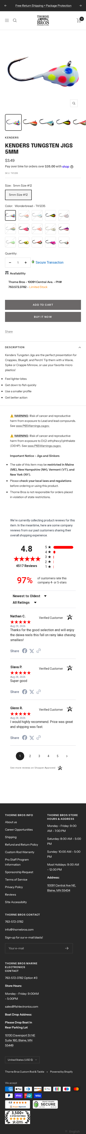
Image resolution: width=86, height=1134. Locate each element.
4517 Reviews (29, 566)
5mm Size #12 (18, 195)
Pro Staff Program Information (17, 862)
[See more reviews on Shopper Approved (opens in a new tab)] (38, 651)
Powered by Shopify (61, 1071)
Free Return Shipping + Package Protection (43, 5)
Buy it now (43, 316)
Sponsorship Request (19, 872)
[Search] (15, 20)
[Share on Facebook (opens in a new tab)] (24, 651)
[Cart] (79, 20)
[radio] (60, 547)
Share (9, 331)
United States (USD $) (20, 1059)
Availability (18, 273)
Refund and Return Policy (21, 844)
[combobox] (72, 1131)
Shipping (10, 837)
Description (15, 347)
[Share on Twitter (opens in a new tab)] (31, 651)
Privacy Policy (14, 887)
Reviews (10, 894)
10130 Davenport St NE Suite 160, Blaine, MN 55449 (20, 1040)
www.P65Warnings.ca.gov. (33, 426)
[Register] (67, 948)
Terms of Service (16, 879)
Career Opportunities (19, 829)
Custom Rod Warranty (19, 852)
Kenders (12, 137)
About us (11, 822)
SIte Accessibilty (16, 902)
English (74, 1131)
